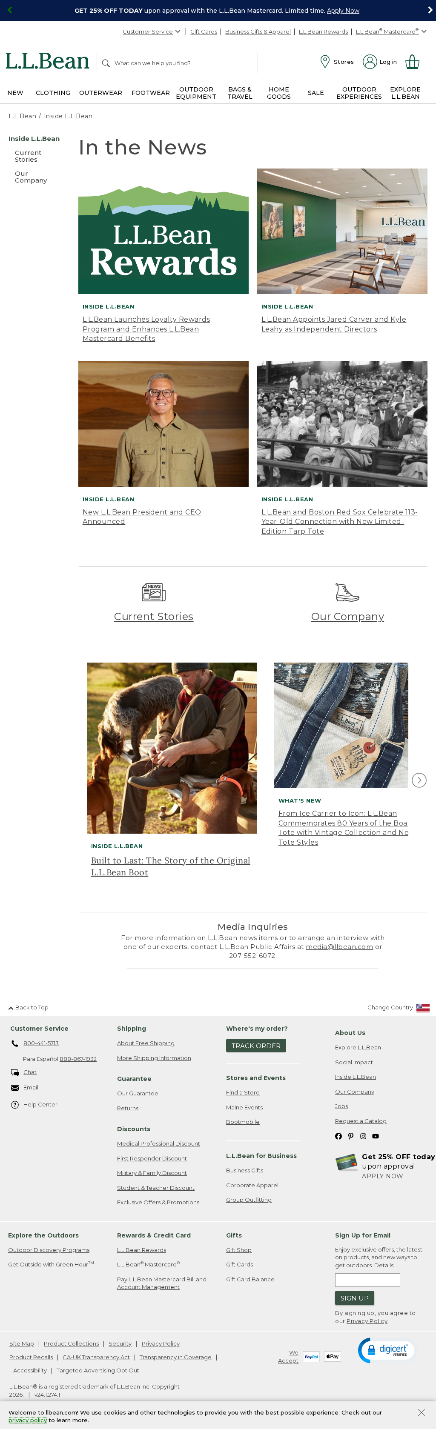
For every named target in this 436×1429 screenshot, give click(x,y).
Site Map (21, 1343)
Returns (127, 1108)
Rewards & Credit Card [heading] (154, 1235)
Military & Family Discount (152, 1172)
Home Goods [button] (279, 93)
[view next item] (417, 781)
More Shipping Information (154, 1058)
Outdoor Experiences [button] (359, 93)
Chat (30, 1072)
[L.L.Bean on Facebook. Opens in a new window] (338, 1136)
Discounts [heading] (133, 1129)
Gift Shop (239, 1249)
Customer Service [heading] (39, 1028)
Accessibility (30, 1370)
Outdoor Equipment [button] (196, 93)
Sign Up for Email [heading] (362, 1235)
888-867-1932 (78, 1058)
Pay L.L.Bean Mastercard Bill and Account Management (162, 1283)
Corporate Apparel (252, 1185)
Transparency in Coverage (176, 1357)
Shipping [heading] (131, 1028)
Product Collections (71, 1343)
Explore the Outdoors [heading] (43, 1235)
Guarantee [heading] (134, 1079)
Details (383, 1265)
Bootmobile (243, 1121)
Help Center (40, 1104)
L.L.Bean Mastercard (148, 1264)
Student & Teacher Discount (156, 1187)
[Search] (106, 63)
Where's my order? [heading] (257, 1028)
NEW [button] (15, 93)
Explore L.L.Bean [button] (405, 93)
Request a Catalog (361, 1120)
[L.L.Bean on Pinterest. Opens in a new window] (350, 1136)
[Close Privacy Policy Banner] (421, 1413)
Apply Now (343, 10)
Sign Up (355, 1298)
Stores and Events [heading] (256, 1078)
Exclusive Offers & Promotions (158, 1202)
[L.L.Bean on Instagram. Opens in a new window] (363, 1136)
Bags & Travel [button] (239, 93)
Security (120, 1343)
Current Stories (154, 616)
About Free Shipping (146, 1043)
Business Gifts (244, 1170)
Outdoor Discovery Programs (48, 1249)
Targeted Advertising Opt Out (98, 1370)
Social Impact (354, 1062)
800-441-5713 (41, 1043)
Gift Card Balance (250, 1279)
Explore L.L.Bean (358, 1047)
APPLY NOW (383, 1176)
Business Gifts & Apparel (258, 31)
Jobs (341, 1106)
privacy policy (28, 1420)
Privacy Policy (367, 1321)
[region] (218, 10)
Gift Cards (203, 31)
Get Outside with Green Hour (51, 1264)
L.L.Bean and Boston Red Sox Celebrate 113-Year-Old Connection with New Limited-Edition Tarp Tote (339, 521)
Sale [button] (316, 93)
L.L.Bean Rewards (323, 31)
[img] (419, 780)
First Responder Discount (152, 1158)
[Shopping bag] (416, 61)
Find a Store (243, 1092)
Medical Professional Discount (158, 1143)
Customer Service (148, 31)
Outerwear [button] (100, 93)
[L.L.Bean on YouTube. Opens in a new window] (375, 1136)
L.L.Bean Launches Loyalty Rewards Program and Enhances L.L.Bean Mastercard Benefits (146, 329)
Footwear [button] (151, 93)
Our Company (347, 616)
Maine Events (244, 1107)
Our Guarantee (137, 1093)
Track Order (256, 1046)
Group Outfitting (249, 1199)
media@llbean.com (339, 947)
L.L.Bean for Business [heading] (261, 1156)
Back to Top (32, 1007)
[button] (387, 1349)
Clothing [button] (53, 93)
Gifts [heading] (234, 1235)
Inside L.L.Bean (355, 1076)
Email (30, 1087)
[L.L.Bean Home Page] (49, 62)
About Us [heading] (350, 1033)
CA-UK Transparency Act (96, 1357)
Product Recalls (31, 1357)
